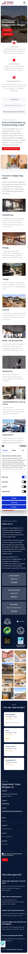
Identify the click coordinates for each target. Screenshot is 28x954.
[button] (7, 30)
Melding (4, 841)
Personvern (20, 949)
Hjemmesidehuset (11, 949)
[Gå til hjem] (8, 3)
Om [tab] (23, 450)
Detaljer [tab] (14, 450)
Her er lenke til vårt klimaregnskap (20, 645)
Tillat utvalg (14, 502)
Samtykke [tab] (5, 450)
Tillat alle (14, 498)
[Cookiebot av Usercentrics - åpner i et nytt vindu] (19, 446)
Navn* (4, 818)
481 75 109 (14, 611)
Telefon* (5, 825)
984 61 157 (14, 597)
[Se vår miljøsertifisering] (20, 640)
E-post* (4, 833)
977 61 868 (14, 582)
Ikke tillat (14, 507)
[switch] (24, 482)
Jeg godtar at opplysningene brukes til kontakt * (12, 854)
